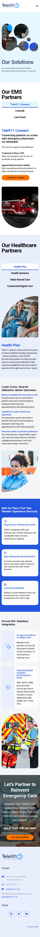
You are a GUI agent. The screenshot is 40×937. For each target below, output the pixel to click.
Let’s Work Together (15, 178)
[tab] (20, 104)
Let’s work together (20, 837)
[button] (36, 5)
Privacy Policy (32, 927)
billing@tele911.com (10, 897)
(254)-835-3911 (11, 884)
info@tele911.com (13, 889)
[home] (10, 6)
